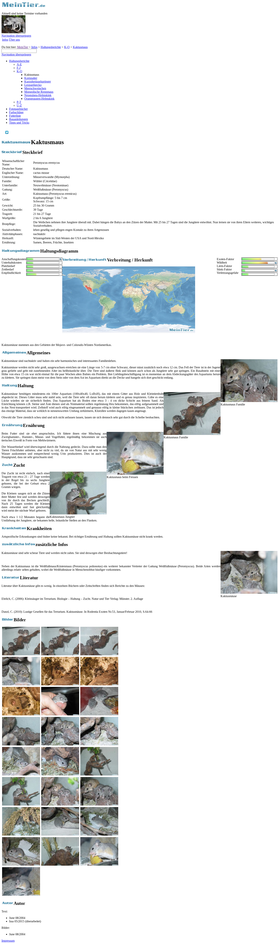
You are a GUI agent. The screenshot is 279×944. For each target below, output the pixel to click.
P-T (19, 102)
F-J (18, 67)
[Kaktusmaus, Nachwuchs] (60, 684)
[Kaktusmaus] (21, 684)
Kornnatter (30, 78)
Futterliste (15, 115)
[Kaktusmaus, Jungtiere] (99, 714)
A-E (19, 64)
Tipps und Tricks (19, 122)
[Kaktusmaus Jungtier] (78, 513)
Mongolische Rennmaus (38, 91)
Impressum (8, 940)
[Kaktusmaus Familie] (249, 401)
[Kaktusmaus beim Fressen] (135, 473)
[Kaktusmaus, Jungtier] (60, 714)
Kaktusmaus (80, 47)
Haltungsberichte (51, 47)
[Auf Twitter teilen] (6, 132)
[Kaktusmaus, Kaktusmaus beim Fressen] (99, 864)
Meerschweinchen (35, 88)
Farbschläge (16, 112)
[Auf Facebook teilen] (3, 132)
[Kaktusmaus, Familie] (21, 654)
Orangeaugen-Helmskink (39, 98)
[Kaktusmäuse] (249, 592)
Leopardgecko (33, 85)
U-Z (19, 105)
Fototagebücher (18, 108)
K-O (67, 47)
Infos (5, 39)
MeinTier (22, 47)
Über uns (14, 39)
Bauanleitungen (18, 119)
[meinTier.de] (24, 6)
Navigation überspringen (16, 35)
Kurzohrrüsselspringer (37, 81)
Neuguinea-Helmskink (37, 95)
